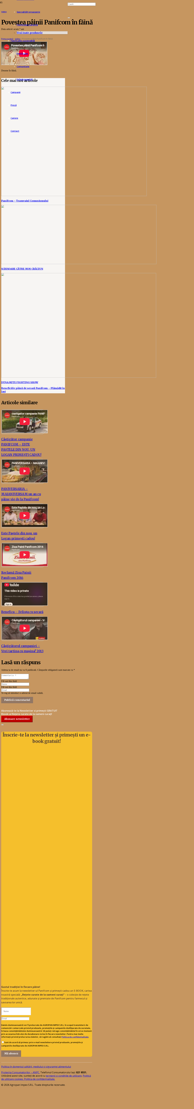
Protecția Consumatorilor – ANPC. (20, 1072)
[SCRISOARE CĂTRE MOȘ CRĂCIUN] (78, 263)
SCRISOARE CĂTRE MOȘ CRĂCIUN (22, 268)
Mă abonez (11, 1053)
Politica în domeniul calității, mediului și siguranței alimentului (36, 1066)
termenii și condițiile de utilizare (64, 1075)
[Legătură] (18, 1097)
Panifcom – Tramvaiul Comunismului (24, 200)
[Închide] (69, 17)
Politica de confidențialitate (75, 1037)
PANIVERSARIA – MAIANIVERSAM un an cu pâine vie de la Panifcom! (21, 494)
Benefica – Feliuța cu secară (22, 612)
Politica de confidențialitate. (39, 1079)
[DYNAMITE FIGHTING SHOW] (78, 377)
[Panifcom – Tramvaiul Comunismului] (74, 195)
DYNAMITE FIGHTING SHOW (19, 382)
